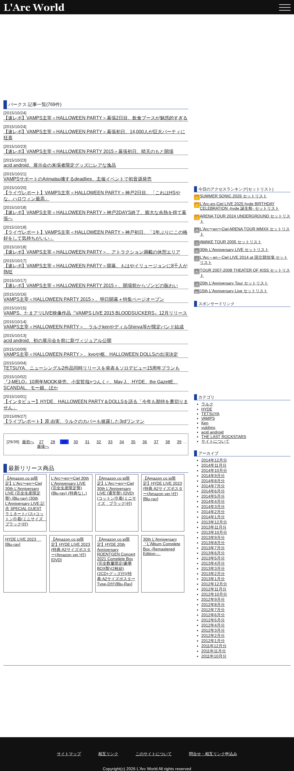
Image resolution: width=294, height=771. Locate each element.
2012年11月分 (214, 589)
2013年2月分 (213, 573)
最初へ (28, 442)
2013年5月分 (213, 558)
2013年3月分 (213, 568)
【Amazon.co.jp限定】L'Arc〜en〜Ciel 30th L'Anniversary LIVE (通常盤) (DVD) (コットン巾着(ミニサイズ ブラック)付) (116, 491)
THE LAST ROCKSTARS (223, 436)
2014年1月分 (213, 517)
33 (110, 442)
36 (144, 442)
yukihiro (208, 427)
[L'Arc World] (34, 7)
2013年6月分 (213, 553)
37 (156, 442)
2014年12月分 (214, 460)
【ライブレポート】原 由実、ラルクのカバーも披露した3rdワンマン (73, 421)
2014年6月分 (213, 491)
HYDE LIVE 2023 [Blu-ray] (23, 542)
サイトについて (215, 441)
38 (167, 442)
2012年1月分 (213, 640)
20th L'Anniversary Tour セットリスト (234, 283)
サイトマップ (69, 754)
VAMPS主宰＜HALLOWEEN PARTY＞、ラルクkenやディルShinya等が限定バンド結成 (93, 326)
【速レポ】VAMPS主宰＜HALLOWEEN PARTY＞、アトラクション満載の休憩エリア (91, 252)
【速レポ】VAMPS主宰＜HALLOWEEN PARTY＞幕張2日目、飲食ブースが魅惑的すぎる (95, 117)
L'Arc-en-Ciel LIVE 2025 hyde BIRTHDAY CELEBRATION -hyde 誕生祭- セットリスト (239, 206)
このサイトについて (154, 754)
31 (87, 442)
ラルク (207, 404)
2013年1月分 (213, 578)
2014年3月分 (213, 506)
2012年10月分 (214, 594)
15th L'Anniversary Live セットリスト (234, 291)
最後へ (43, 446)
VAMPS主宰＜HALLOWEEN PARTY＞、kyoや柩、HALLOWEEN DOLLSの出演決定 (90, 354)
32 (98, 442)
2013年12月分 (214, 522)
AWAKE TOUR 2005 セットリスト (231, 242)
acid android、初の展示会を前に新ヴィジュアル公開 (57, 340)
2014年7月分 (213, 486)
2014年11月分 (214, 465)
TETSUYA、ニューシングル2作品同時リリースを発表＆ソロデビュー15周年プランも (91, 368)
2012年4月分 (213, 625)
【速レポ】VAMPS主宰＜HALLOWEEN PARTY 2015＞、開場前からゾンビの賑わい (90, 285)
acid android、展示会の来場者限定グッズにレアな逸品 (59, 165)
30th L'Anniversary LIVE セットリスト (234, 249)
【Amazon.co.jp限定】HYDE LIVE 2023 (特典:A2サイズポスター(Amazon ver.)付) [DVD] (71, 549)
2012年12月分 (214, 584)
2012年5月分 (213, 620)
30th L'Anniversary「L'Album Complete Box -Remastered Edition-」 (161, 546)
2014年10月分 (214, 470)
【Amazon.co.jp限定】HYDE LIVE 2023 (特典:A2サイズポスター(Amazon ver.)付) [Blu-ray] (163, 488)
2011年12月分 (214, 646)
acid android (212, 432)
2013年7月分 (213, 548)
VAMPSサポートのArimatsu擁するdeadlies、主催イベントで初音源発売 (77, 178)
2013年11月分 (214, 527)
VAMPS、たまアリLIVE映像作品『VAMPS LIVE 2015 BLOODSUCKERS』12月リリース (95, 313)
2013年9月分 (213, 537)
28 (53, 442)
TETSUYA (210, 413)
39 (179, 442)
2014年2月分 (213, 511)
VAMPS (208, 418)
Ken (204, 423)
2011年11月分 (213, 651)
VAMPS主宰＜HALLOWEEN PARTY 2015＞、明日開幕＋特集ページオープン (83, 299)
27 (41, 442)
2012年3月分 (213, 630)
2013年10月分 (214, 532)
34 (121, 442)
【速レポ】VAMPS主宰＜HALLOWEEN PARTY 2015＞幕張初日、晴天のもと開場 (88, 151)
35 (133, 442)
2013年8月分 (213, 542)
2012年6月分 (213, 615)
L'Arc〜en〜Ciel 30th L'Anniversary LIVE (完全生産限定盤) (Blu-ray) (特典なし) (70, 485)
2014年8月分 (213, 480)
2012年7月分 (213, 609)
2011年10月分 (214, 656)
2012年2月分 (213, 635)
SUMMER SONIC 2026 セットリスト (233, 196)
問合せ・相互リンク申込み (213, 754)
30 (76, 442)
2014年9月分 (213, 475)
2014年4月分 (213, 501)
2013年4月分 (213, 563)
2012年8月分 (213, 604)
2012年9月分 (213, 599)
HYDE (206, 409)
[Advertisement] (147, 57)
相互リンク (108, 754)
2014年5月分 (213, 496)
